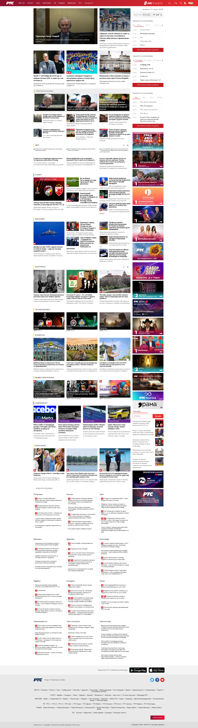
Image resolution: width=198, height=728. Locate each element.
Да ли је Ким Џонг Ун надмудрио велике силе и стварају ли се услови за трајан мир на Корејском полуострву (114, 475)
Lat (169, 3)
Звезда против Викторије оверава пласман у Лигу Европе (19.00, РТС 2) (49, 204)
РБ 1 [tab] (136, 97)
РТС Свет (68, 704)
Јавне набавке (98, 713)
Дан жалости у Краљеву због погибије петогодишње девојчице (80, 569)
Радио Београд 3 (77, 707)
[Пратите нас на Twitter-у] (152, 680)
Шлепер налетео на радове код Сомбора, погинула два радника (48, 567)
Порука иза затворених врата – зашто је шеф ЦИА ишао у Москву (80, 108)
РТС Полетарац (149, 704)
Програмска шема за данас (148, 50)
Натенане (40, 445)
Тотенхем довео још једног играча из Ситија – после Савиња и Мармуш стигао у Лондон (49, 603)
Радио (62, 3)
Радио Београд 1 (49, 707)
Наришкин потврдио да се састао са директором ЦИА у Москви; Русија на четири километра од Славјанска (86, 132)
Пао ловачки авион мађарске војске (79, 529)
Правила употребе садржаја (61, 725)
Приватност (38, 725)
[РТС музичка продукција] (148, 479)
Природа (129, 699)
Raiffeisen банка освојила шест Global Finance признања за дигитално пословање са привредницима (49, 364)
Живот (46, 699)
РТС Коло (117, 704)
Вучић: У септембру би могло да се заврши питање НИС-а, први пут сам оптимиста (48, 78)
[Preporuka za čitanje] (148, 381)
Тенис (102, 581)
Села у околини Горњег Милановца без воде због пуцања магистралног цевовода (81, 554)
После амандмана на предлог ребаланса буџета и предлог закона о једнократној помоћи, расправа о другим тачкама (119, 117)
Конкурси (108, 713)
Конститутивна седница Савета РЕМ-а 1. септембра (48, 526)
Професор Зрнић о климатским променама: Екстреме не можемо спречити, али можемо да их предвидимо (119, 225)
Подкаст (160, 690)
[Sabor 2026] (148, 271)
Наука (121, 699)
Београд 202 (90, 707)
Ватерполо (99, 695)
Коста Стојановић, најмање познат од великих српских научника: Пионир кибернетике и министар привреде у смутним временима (113, 160)
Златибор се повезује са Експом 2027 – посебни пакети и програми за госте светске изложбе (113, 364)
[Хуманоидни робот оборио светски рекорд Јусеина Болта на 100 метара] (94, 414)
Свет (102, 494)
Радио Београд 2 (63, 707)
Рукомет (90, 695)
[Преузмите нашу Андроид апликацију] (138, 670)
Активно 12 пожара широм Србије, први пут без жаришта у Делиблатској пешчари (53, 116)
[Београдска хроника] (148, 233)
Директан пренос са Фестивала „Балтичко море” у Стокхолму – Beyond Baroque (80, 394)
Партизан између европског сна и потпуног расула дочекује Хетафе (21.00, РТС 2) (119, 193)
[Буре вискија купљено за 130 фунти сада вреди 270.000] (104, 240)
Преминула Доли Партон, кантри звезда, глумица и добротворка (80, 645)
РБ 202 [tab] (159, 97)
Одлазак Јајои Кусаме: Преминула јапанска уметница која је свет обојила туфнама (49, 296)
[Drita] (148, 363)
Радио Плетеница (103, 707)
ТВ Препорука (42, 309)
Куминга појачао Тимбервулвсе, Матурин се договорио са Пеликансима (81, 606)
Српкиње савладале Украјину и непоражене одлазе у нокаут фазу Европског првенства (80, 78)
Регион (70, 494)
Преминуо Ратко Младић (47, 36)
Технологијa (105, 621)
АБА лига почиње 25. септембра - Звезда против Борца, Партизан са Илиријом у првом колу (80, 592)
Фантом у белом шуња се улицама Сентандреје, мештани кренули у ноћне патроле (81, 508)
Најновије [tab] (137, 411)
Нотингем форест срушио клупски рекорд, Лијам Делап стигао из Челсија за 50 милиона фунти (48, 610)
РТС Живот (97, 704)
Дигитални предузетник (142, 699)
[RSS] (185, 3)
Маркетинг (87, 713)
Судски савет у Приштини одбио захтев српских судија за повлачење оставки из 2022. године (48, 520)
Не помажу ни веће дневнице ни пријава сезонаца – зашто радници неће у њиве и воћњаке (114, 552)
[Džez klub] (148, 289)
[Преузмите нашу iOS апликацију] (156, 670)
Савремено (41, 403)
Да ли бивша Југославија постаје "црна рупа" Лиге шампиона (88, 181)
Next (162, 25)
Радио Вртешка (144, 707)
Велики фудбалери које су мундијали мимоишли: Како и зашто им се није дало (81, 159)
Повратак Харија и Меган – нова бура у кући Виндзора (49, 474)
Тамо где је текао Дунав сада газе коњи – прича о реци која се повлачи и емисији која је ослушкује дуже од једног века (82, 475)
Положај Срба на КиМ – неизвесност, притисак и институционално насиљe (48, 514)
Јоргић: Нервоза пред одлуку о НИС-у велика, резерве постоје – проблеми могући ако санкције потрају (115, 545)
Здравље (104, 699)
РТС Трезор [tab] (148, 60)
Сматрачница (150, 690)
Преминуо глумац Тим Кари (77, 633)
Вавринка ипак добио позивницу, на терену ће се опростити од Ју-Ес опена (114, 591)
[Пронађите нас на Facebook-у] (157, 680)
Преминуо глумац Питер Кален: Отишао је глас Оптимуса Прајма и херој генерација (88, 226)
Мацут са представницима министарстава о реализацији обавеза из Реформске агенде (48, 500)
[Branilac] (148, 159)
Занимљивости (40, 621)
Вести (22, 3)
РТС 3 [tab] (157, 25)
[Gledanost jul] (148, 251)
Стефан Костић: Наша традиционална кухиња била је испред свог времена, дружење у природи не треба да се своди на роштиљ (113, 104)
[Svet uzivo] (148, 214)
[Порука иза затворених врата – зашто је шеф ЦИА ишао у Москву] (82, 102)
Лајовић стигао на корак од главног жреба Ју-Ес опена (115, 602)
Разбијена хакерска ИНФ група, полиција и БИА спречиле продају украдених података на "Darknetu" (47, 550)
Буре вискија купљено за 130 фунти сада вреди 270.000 (118, 238)
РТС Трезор (127, 704)
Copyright (46, 725)
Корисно (40, 335)
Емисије (72, 3)
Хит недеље (104, 396)
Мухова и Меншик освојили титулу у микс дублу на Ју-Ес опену (113, 597)
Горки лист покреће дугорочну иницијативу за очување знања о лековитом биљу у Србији (82, 364)
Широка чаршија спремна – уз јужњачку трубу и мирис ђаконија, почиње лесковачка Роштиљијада (49, 647)
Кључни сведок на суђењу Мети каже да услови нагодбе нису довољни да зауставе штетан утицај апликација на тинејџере (118, 253)
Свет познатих (73, 621)
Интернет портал (120, 713)
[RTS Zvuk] (148, 308)
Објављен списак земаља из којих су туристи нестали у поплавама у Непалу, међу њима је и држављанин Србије (114, 37)
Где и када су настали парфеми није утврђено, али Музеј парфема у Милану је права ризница (48, 627)
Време (128, 690)
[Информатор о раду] (148, 497)
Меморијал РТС (142, 695)
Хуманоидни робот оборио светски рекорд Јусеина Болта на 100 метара (94, 427)
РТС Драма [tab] (139, 60)
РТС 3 (61, 704)
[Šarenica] (148, 345)
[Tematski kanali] (148, 400)
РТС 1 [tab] (139, 25)
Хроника (37, 539)
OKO (38, 3)
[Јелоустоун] (148, 326)
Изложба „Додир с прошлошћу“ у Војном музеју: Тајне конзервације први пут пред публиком (114, 296)
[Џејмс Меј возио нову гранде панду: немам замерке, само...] (119, 414)
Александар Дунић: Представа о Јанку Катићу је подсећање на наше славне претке (80, 651)
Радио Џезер (156, 707)
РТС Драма (87, 704)
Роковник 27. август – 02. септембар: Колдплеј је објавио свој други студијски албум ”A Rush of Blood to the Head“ (81, 296)
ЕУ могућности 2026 (99, 691)
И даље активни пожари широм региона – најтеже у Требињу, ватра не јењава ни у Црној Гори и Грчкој (80, 523)
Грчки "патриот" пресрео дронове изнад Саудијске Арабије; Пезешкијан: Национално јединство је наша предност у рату (119, 133)
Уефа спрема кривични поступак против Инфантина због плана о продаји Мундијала (119, 180)
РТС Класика (107, 704)
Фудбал (37, 581)
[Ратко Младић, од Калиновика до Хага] (50, 102)
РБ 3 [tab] (151, 97)
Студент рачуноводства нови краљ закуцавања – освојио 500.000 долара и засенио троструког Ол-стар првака (81, 612)
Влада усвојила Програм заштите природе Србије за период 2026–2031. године (47, 507)
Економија (104, 539)
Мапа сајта (157, 718)
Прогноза (138, 15)
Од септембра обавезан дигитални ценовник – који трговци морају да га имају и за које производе (115, 564)
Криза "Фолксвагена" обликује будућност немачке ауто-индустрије (113, 558)
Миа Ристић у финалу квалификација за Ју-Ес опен (114, 608)
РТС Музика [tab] (157, 60)
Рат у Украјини (118, 690)
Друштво (71, 539)
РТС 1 (48, 704)
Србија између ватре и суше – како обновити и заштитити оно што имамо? (47, 394)
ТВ (55, 3)
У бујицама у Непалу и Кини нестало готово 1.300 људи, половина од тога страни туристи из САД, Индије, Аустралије (114, 520)
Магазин (47, 3)
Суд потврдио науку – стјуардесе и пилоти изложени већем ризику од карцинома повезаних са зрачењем (81, 243)
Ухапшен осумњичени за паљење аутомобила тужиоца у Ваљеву (53, 131)
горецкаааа (41, 590)
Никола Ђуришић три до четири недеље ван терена (80, 586)
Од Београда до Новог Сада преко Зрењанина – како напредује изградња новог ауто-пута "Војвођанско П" (114, 572)
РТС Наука (77, 704)
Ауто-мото (117, 695)
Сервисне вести (137, 690)
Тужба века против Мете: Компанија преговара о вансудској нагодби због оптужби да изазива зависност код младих (115, 649)
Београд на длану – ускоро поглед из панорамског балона (48, 653)
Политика (38, 494)
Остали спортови (129, 695)
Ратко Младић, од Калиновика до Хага (80, 544)
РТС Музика (138, 704)
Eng (175, 3)
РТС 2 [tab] (148, 25)
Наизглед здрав (102, 700)
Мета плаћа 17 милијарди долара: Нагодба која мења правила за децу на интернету (45, 428)
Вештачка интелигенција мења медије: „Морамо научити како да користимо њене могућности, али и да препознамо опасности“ (115, 628)
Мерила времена (105, 690)
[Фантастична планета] (148, 177)
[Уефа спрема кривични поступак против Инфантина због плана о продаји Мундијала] (104, 181)
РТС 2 (54, 704)
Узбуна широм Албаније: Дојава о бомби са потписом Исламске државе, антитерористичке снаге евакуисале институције (80, 501)
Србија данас (66, 690)
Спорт (30, 3)
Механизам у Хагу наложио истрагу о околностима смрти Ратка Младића (115, 77)
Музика (65, 699)
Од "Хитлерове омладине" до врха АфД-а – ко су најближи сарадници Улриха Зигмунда (115, 513)
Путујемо (84, 699)
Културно (40, 266)
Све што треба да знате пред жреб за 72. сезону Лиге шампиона (119, 205)
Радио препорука (44, 377)
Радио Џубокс (132, 707)
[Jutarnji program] (148, 196)
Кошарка (71, 581)
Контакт (79, 713)
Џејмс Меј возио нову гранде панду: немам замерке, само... (116, 427)
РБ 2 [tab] (144, 97)
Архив (99, 709)
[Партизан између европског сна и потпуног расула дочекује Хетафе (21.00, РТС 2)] (104, 194)
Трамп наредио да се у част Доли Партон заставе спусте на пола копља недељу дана (80, 638)
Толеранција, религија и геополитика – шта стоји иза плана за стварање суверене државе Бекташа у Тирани (81, 516)
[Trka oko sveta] (148, 140)
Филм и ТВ (113, 699)
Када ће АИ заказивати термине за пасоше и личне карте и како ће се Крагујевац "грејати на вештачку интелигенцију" (81, 562)
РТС (80, 3)
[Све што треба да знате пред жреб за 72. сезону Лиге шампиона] (104, 207)
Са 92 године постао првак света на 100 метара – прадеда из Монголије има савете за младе (48, 640)
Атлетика (108, 695)
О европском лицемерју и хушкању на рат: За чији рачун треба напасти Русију (48, 159)
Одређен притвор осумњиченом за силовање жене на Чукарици (46, 556)
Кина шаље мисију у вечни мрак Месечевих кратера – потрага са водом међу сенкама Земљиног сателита (69, 429)
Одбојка (82, 695)
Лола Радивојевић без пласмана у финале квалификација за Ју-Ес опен (113, 586)
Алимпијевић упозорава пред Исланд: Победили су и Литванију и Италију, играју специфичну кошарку (88, 198)
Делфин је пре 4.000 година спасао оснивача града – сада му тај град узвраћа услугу (48, 249)
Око (37, 145)
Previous (134, 25)
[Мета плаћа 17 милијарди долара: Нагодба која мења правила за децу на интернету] (45, 414)
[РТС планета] (153, 3)
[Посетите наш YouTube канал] (162, 680)
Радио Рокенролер (118, 707)
